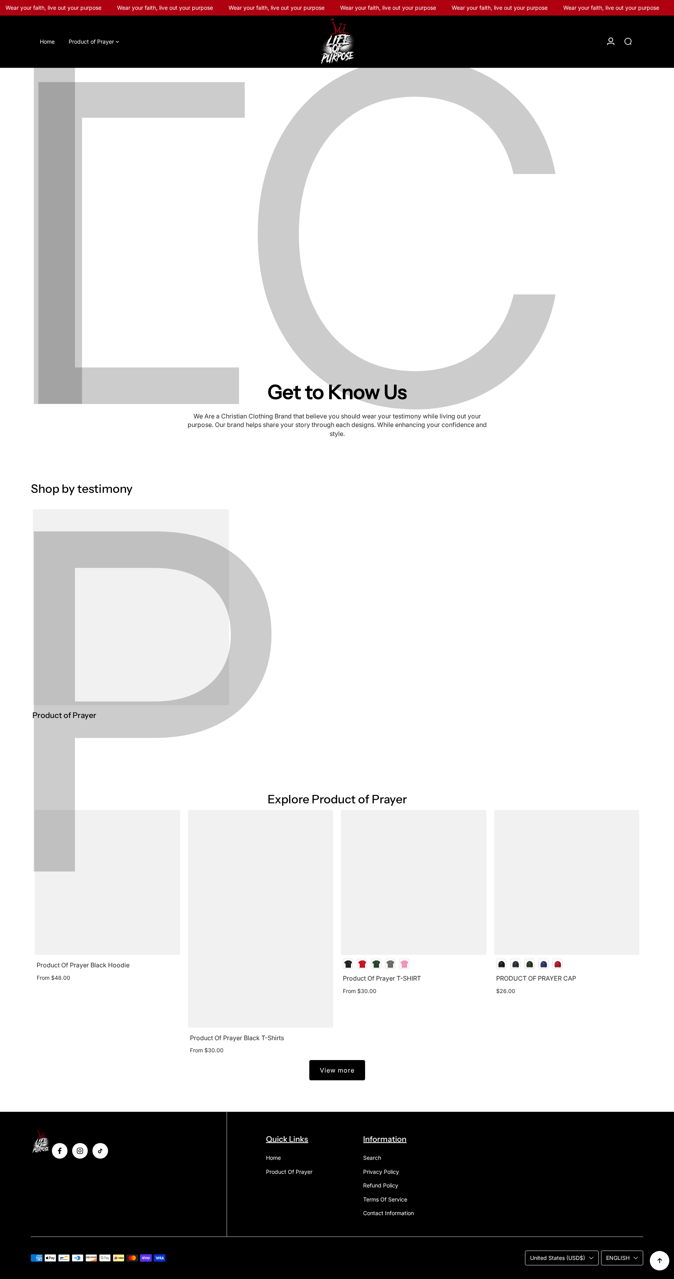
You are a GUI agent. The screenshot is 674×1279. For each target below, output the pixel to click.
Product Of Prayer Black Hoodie (83, 965)
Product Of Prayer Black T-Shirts (237, 1038)
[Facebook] (59, 1151)
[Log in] (611, 41)
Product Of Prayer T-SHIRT (382, 978)
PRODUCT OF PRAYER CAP (536, 978)
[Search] (628, 41)
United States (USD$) (557, 1257)
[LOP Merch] (337, 42)
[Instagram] (80, 1151)
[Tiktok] (100, 1151)
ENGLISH (618, 1257)
